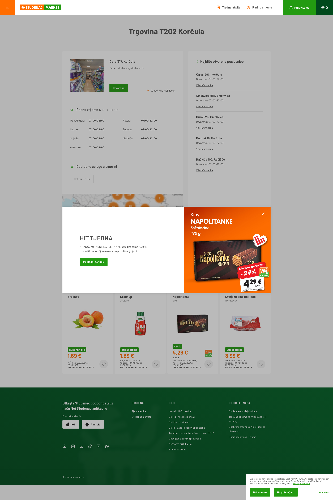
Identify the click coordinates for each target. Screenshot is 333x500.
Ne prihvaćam (285, 492)
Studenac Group (177, 449)
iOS (73, 424)
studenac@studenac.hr (131, 68)
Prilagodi (324, 492)
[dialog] (289, 487)
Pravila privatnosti (301, 483)
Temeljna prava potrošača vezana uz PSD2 (191, 433)
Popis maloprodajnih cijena (243, 411)
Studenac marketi (141, 416)
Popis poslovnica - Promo (242, 436)
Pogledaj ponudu (93, 261)
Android (95, 424)
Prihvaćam (260, 492)
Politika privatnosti (179, 422)
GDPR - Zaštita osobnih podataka (187, 427)
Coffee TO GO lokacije (180, 444)
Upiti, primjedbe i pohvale (182, 416)
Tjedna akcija (139, 411)
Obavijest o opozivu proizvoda (185, 438)
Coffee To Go (82, 178)
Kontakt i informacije (180, 411)
